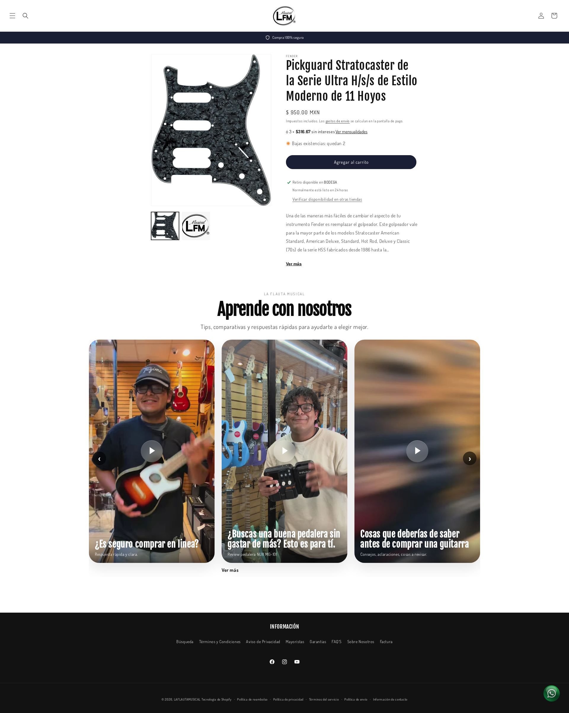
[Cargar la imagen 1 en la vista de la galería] (165, 226)
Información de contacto (390, 699)
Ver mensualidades (351, 131)
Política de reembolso (252, 699)
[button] (12, 15)
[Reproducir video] (152, 451)
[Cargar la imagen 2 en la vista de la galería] (196, 226)
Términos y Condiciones (220, 641)
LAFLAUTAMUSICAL (187, 699)
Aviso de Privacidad (263, 641)
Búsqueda (185, 641)
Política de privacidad (288, 699)
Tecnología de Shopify (217, 699)
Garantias (318, 641)
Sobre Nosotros (360, 641)
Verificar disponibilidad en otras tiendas (327, 199)
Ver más (294, 263)
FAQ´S (337, 641)
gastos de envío (338, 121)
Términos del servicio (324, 699)
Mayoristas (295, 641)
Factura (386, 641)
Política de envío (355, 699)
